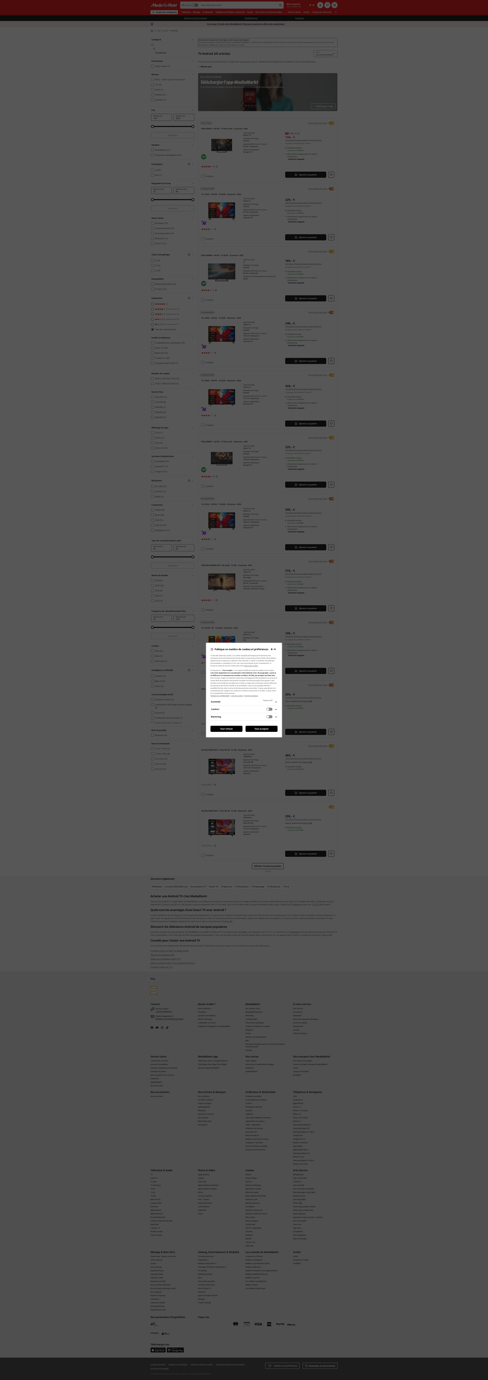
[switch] (269, 709)
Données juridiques (251, 696)
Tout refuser (226, 728)
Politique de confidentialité (219, 696)
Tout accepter (261, 728)
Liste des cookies (237, 696)
